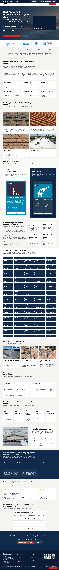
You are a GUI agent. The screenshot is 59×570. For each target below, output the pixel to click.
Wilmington (27, 335)
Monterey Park (38, 299)
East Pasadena (38, 276)
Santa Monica (17, 320)
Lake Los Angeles (28, 291)
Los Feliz (47, 294)
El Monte (5, 278)
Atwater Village (49, 260)
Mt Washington (48, 299)
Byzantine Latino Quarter (50, 265)
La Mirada (27, 289)
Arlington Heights (28, 260)
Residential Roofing (20, 561)
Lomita (16, 294)
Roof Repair (19, 554)
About (32, 557)
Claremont (48, 270)
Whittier (16, 335)
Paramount (6, 309)
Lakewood (37, 291)
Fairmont (47, 278)
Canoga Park (17, 268)
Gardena (5, 281)
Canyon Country (28, 268)
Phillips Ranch (27, 309)
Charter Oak (27, 270)
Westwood (6, 335)
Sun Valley (16, 325)
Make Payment (33, 560)
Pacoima (16, 307)
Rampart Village (28, 312)
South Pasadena (28, 322)
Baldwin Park (27, 263)
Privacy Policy (47, 566)
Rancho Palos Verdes (50, 312)
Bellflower (5, 265)
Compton (5, 273)
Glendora (26, 281)
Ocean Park (48, 304)
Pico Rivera (38, 309)
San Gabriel (16, 317)
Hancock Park (6, 283)
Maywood (37, 296)
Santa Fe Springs (7, 320)
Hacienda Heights (49, 281)
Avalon (5, 263)
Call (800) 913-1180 (53, 567)
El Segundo (16, 278)
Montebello (27, 299)
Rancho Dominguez (39, 312)
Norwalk (26, 304)
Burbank (37, 265)
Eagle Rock (16, 276)
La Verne (47, 289)
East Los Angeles (28, 276)
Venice (16, 330)
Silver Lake (48, 320)
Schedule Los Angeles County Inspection (25, 542)
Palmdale (26, 307)
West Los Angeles (18, 333)
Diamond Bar (48, 273)
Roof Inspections (19, 557)
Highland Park (38, 283)
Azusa (16, 263)
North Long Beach (7, 304)
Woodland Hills (48, 335)
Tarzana (47, 325)
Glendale (16, 281)
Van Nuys (5, 330)
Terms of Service (53, 566)
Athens (37, 260)
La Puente (37, 289)
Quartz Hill (16, 312)
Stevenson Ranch (49, 322)
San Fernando (6, 317)
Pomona (47, 309)
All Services (32, 554)
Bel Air (37, 263)
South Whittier (38, 322)
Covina (16, 273)
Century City (6, 270)
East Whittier (48, 276)
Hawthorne (27, 283)
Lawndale (5, 294)
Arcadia (5, 260)
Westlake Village (38, 333)
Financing (53, 1)
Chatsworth (38, 270)
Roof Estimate (41, 1)
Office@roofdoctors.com (7, 562)
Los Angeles (38, 294)
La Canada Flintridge (49, 286)
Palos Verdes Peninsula (50, 307)
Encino (37, 278)
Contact (32, 558)
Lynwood (5, 296)
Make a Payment (48, 1)
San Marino (27, 317)
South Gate (6, 322)
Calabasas (6, 268)
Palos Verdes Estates (39, 307)
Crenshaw (27, 273)
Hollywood (48, 283)
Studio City (6, 325)
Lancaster (48, 291)
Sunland (26, 325)
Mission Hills (6, 299)
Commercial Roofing (20, 560)
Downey (5, 276)
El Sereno (26, 278)
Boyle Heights (27, 265)
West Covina (38, 330)
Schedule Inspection (34, 1)
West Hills (48, 330)
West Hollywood (6, 333)
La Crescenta (6, 289)
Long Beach (27, 294)
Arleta (16, 260)
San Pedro (37, 317)
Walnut (26, 330)
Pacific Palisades (7, 307)
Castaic (47, 268)
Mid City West (48, 296)
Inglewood (27, 286)
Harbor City (16, 283)
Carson (37, 268)
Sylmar (37, 325)
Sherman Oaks (27, 320)
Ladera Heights (6, 291)
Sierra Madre (38, 320)
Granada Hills (38, 281)
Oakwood (37, 304)
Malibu (16, 296)
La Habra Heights (17, 289)
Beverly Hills (17, 265)
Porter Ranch (6, 312)
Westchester (27, 333)
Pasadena (16, 309)
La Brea (37, 286)
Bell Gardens (48, 263)
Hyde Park (16, 286)
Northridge (16, 304)
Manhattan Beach (28, 296)
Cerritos (16, 270)
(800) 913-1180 (37, 542)
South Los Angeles (18, 322)
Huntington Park (6, 286)
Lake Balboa (17, 291)
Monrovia (16, 299)
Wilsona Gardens (39, 335)
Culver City (38, 273)
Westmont (48, 333)
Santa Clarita (48, 317)
